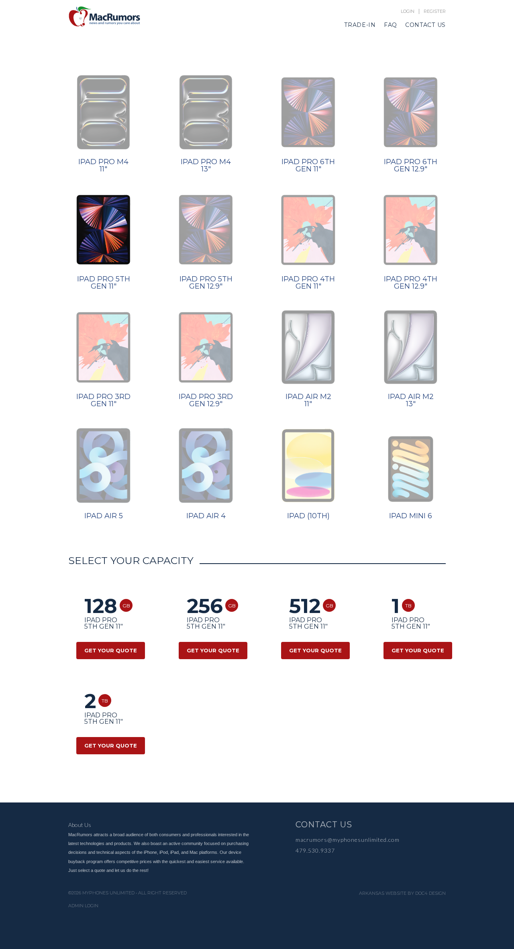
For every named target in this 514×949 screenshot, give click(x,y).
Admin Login (83, 906)
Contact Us (425, 25)
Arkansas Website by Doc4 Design (402, 893)
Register (435, 11)
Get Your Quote (110, 650)
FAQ (390, 25)
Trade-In (360, 25)
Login (407, 11)
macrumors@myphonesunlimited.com (348, 839)
